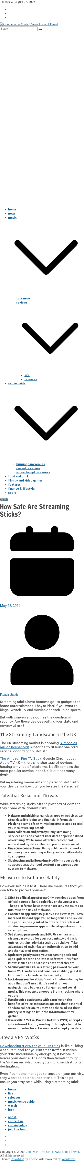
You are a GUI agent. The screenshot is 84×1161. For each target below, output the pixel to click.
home (12, 209)
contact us (15, 1121)
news (12, 213)
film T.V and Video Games (25, 480)
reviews (22, 302)
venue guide (16, 383)
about (12, 1117)
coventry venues (28, 468)
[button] (46, 294)
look (11, 1110)
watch (4, 499)
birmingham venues (30, 464)
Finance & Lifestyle (21, 488)
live (27, 375)
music (12, 217)
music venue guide (21, 1101)
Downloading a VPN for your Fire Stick (30, 1046)
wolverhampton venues (33, 472)
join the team (18, 1129)
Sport (12, 492)
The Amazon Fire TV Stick (20, 758)
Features (14, 484)
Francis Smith (9, 694)
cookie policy (17, 1125)
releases (30, 379)
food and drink (18, 476)
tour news (23, 298)
